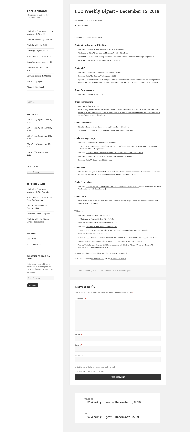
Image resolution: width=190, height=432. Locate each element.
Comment (80, 298)
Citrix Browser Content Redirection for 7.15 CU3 (103, 72)
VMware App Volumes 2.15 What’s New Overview (98, 237)
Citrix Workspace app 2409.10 (39, 62)
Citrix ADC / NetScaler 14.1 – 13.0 (39, 68)
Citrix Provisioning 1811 (94, 106)
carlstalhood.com (97, 258)
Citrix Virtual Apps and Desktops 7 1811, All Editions (105, 49)
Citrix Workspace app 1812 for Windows (101, 142)
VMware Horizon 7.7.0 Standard (98, 215)
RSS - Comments (33, 244)
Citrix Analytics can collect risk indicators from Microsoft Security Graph (104, 201)
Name (78, 334)
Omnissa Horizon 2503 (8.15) (39, 76)
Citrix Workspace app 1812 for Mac (99, 160)
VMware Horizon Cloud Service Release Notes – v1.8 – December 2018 (104, 241)
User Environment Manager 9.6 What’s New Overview (100, 230)
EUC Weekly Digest (123, 270)
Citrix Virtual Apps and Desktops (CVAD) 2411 (36, 32)
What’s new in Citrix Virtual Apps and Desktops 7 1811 (98, 53)
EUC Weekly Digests (35, 81)
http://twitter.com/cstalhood (116, 253)
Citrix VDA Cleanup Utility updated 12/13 (101, 76)
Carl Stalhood (37, 11)
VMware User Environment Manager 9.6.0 (101, 226)
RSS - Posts (31, 239)
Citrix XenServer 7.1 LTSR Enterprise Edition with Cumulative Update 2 (112, 186)
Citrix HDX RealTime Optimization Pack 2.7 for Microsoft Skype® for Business (114, 152)
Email (78, 345)
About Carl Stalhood (35, 87)
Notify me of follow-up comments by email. (96, 367)
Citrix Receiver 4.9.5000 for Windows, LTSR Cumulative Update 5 (110, 156)
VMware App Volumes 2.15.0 (96, 234)
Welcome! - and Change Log (38, 213)
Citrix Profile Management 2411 (40, 39)
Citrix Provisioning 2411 (37, 45)
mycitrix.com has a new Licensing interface (94, 60)
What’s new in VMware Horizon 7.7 (93, 219)
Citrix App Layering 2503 (37, 51)
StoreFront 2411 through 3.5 (39, 56)
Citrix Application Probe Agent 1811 (119, 130)
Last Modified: (79, 20)
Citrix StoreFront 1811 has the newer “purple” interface (98, 127)
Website (79, 355)
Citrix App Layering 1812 (95, 94)
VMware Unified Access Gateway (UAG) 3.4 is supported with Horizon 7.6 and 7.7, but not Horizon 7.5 (115, 245)
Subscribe (32, 285)
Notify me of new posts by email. (91, 371)
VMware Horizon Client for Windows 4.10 (101, 223)
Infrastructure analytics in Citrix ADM (92, 172)
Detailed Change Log (118, 258)
